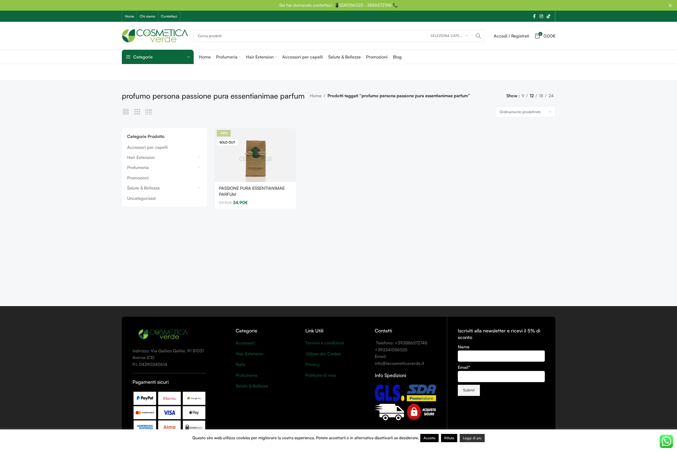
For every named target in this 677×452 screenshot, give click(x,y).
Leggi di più (472, 438)
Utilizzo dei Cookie (323, 353)
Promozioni (138, 177)
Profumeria (138, 167)
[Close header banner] (670, 5)
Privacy (312, 364)
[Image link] (163, 334)
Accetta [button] (429, 438)
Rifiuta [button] (449, 438)
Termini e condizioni (324, 342)
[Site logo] (155, 35)
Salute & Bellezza (143, 188)
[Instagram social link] (541, 16)
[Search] (478, 36)
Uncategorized (141, 198)
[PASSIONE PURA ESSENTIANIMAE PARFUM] (255, 155)
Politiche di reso (320, 375)
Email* (464, 367)
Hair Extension (141, 157)
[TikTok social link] (548, 16)
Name (464, 346)
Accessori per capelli (147, 147)
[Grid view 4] (148, 112)
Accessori (245, 342)
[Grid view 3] (137, 112)
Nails (240, 364)
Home (316, 95)
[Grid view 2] (126, 112)
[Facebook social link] (534, 16)
